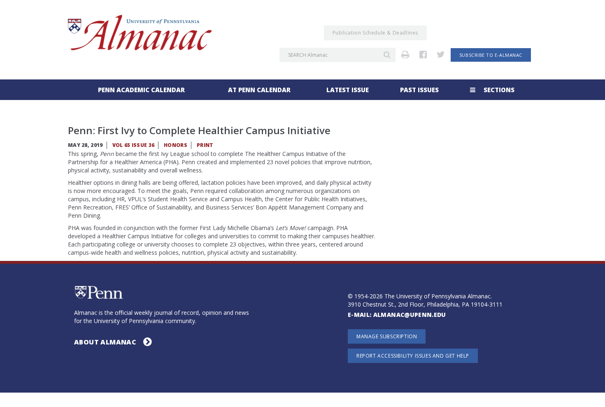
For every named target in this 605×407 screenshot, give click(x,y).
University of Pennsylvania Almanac (140, 32)
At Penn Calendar (259, 90)
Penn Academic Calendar (141, 90)
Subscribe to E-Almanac (490, 55)
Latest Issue (347, 90)
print (205, 145)
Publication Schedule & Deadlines (375, 32)
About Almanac (106, 342)
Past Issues (419, 90)
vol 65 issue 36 (133, 145)
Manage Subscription (386, 336)
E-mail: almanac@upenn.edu (397, 315)
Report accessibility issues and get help (412, 355)
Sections (498, 90)
